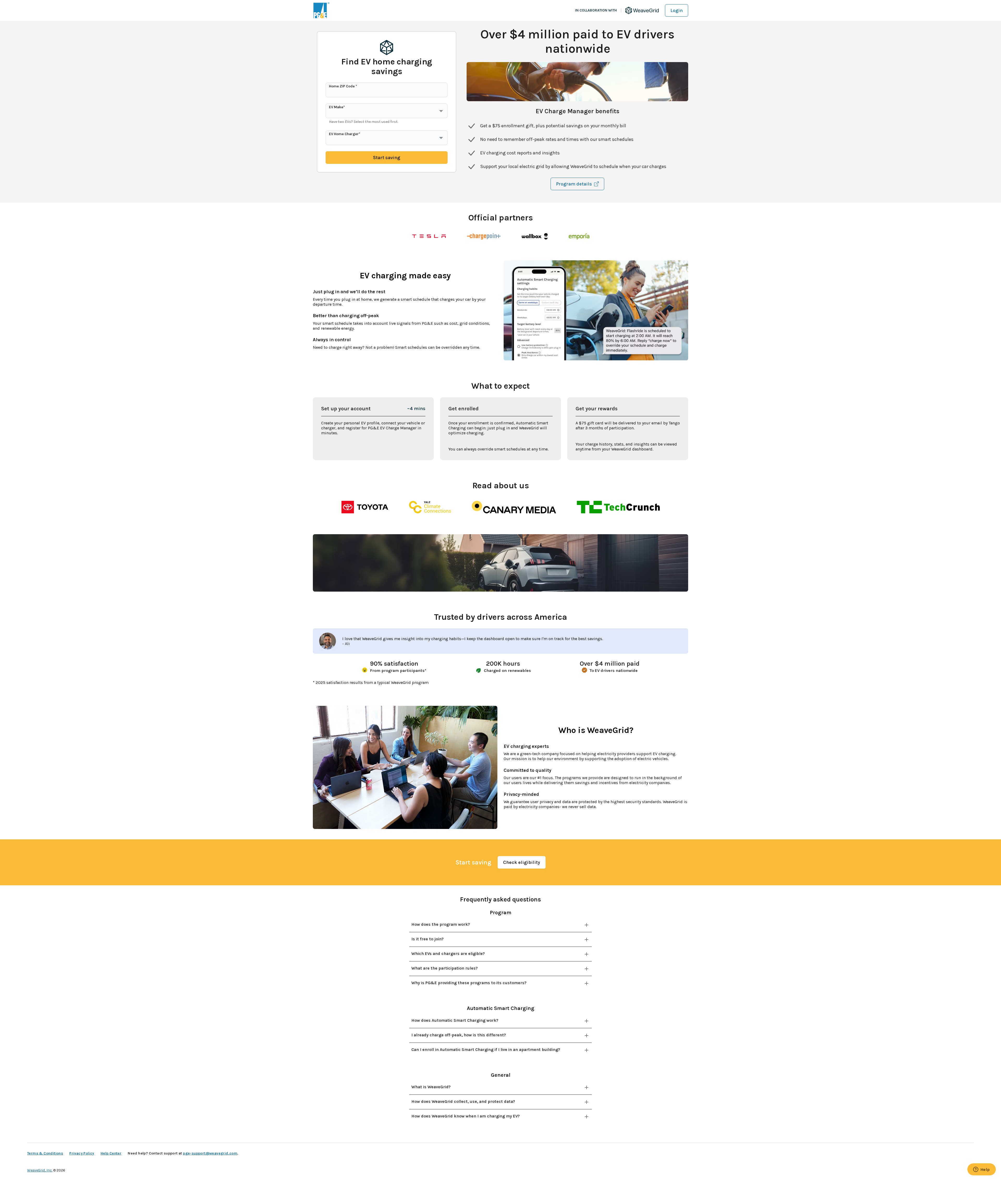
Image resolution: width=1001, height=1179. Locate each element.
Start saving (386, 157)
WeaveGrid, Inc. (39, 1170)
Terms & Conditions (45, 1153)
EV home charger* (344, 134)
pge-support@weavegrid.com (210, 1153)
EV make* (337, 107)
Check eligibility (521, 862)
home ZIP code (343, 86)
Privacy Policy (81, 1153)
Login (676, 10)
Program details (574, 184)
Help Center (111, 1153)
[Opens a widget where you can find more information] (981, 1169)
